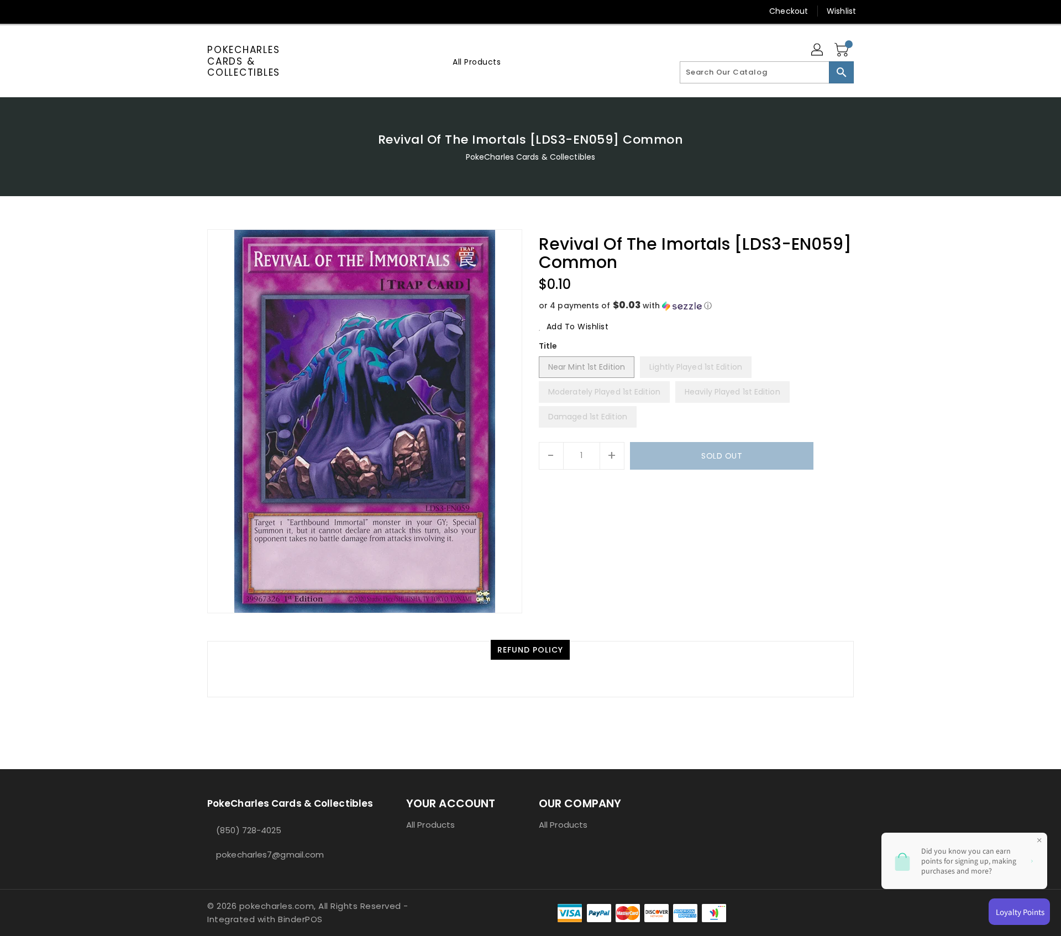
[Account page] (818, 50)
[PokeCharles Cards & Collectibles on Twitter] (212, 11)
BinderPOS (300, 919)
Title (548, 345)
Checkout (788, 11)
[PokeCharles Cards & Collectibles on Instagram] (254, 11)
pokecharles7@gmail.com (270, 854)
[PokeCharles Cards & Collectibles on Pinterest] (233, 11)
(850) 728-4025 (248, 830)
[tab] (530, 650)
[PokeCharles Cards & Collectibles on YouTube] (297, 11)
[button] (696, 306)
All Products (430, 824)
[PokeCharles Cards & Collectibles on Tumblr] (275, 11)
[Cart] (843, 50)
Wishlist (841, 11)
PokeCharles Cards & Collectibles (243, 61)
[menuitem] (476, 61)
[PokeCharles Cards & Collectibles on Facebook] (191, 11)
